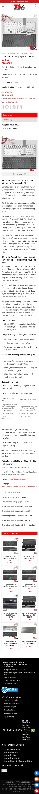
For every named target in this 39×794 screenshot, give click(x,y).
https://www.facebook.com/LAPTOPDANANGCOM (19, 486)
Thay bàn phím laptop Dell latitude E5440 (29, 643)
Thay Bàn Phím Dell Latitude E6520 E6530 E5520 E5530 (10, 643)
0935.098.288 (8, 667)
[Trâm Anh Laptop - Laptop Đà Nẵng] (19, 6)
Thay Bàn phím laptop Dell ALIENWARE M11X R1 (10, 615)
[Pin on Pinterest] (17, 107)
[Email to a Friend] (14, 107)
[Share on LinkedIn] (21, 107)
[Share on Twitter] (10, 107)
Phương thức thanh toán (12, 749)
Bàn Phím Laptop (26, 54)
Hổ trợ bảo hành (9, 710)
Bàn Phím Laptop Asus (28, 98)
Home (3, 54)
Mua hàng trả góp (10, 707)
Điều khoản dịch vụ (10, 713)
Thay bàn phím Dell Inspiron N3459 (29, 557)
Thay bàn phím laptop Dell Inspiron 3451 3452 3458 (29, 615)
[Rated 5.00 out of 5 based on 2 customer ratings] (20, 60)
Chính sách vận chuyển (11, 758)
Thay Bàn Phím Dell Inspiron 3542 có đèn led (29, 587)
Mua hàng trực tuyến (11, 700)
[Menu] (3, 6)
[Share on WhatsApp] (3, 107)
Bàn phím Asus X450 (11, 102)
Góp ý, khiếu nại (9, 717)
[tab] (20, 115)
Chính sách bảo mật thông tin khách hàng (18, 761)
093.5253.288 (20, 670)
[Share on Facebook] (7, 107)
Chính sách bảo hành (11, 752)
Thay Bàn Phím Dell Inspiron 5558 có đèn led (10, 587)
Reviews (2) (7, 120)
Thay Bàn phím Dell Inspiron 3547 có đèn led (10, 558)
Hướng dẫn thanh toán (11, 703)
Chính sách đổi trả (10, 755)
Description (7, 115)
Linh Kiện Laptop (13, 54)
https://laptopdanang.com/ (18, 479)
